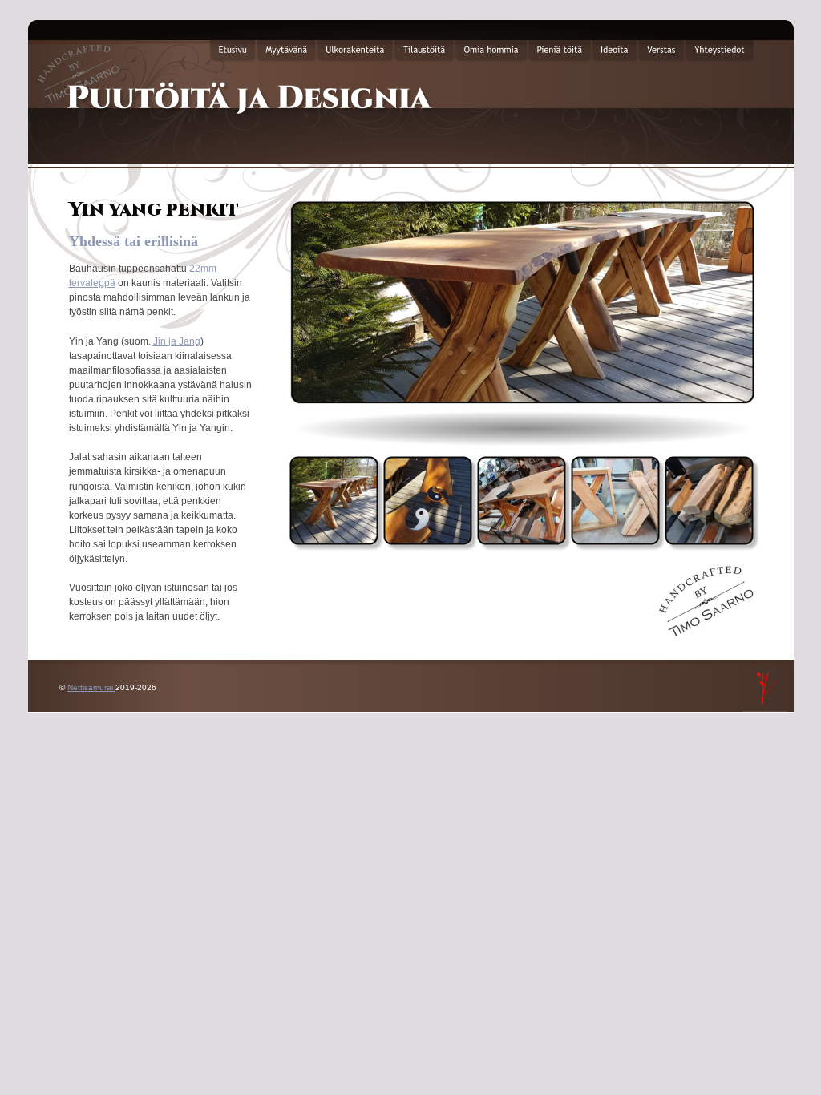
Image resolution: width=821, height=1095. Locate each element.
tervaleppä (92, 283)
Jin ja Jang (176, 341)
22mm (204, 268)
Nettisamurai (91, 687)
